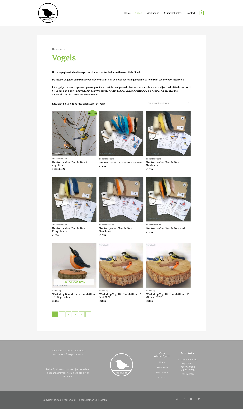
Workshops (153, 13)
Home (127, 13)
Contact (191, 13)
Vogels (138, 13)
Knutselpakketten (173, 13)
